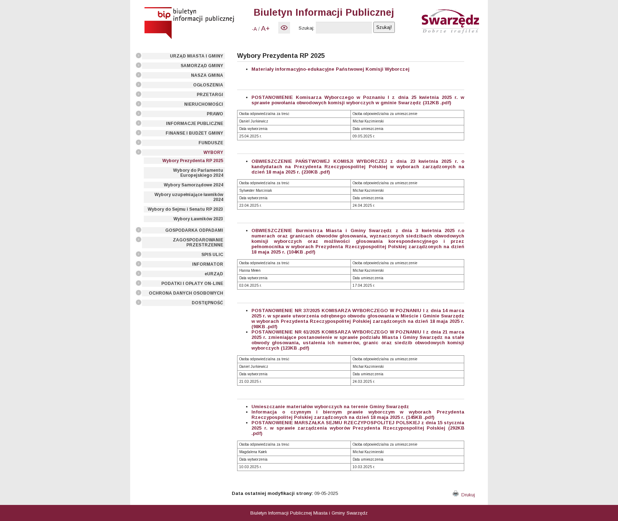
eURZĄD (214, 273)
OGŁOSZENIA (208, 84)
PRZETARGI (210, 94)
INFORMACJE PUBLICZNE (194, 123)
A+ (265, 28)
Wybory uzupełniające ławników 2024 (188, 197)
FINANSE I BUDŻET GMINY (194, 133)
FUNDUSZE (210, 142)
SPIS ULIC (212, 254)
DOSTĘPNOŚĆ (207, 302)
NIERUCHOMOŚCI (203, 104)
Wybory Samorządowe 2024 (193, 184)
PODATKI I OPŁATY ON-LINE (192, 283)
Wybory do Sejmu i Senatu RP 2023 (185, 209)
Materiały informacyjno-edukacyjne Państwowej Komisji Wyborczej (330, 69)
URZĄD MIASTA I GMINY (196, 56)
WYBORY (213, 152)
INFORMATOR (207, 264)
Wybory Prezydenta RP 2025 (192, 160)
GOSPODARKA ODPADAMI (194, 230)
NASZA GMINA (207, 75)
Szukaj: (306, 28)
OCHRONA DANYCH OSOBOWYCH (186, 293)
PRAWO (215, 113)
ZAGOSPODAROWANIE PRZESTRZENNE (198, 242)
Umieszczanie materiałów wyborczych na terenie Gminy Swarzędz (330, 406)
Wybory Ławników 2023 (198, 218)
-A (254, 29)
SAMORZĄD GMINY (202, 65)
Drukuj (466, 494)
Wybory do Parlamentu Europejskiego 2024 (198, 173)
